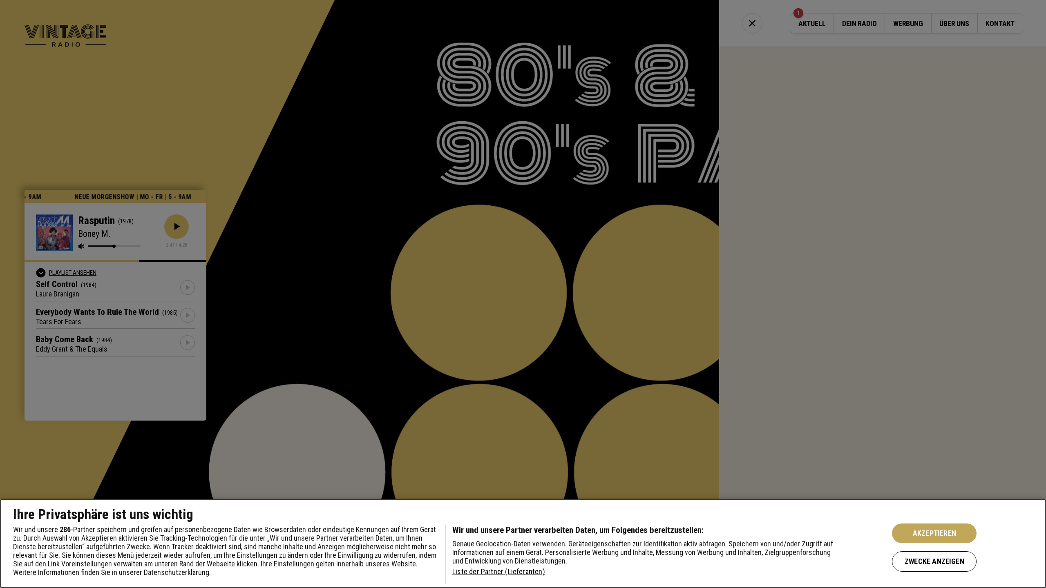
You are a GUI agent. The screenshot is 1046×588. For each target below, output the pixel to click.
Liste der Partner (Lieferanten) (498, 571)
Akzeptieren (934, 533)
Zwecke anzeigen (934, 561)
